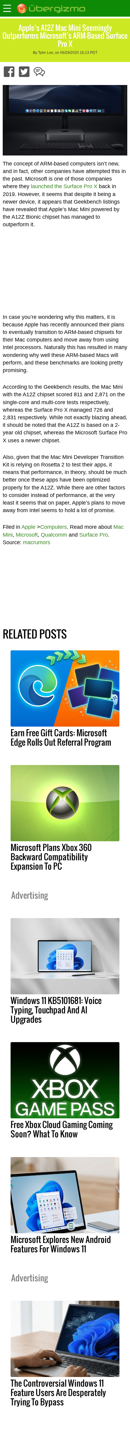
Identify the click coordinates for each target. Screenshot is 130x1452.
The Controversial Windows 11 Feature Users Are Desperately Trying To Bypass (58, 1392)
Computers (53, 527)
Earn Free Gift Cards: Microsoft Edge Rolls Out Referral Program (61, 737)
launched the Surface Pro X (64, 186)
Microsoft (27, 535)
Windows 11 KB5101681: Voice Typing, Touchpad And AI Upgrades (56, 1009)
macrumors (36, 542)
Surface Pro (93, 535)
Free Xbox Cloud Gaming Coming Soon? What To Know (61, 1129)
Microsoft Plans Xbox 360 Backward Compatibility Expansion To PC (51, 856)
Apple (28, 527)
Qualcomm (54, 535)
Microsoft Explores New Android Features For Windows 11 (61, 1244)
